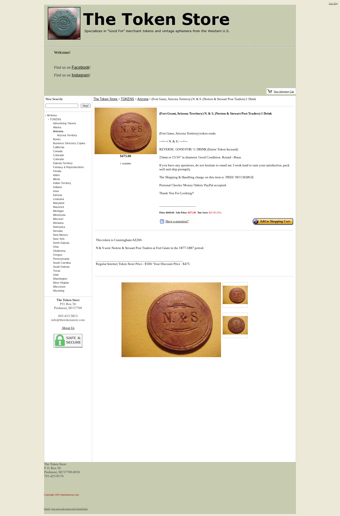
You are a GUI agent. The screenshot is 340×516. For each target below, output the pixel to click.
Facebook (80, 67)
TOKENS (127, 99)
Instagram (80, 75)
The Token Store (105, 99)
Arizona (142, 99)
